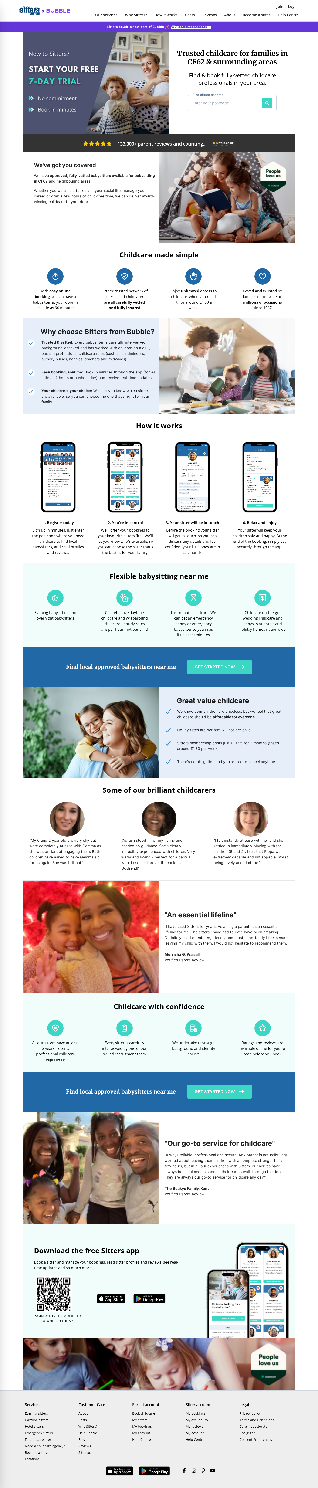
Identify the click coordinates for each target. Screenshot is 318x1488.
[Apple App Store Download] (119, 1471)
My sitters (140, 1420)
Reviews (209, 14)
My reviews (194, 1426)
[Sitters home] (32, 11)
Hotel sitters (34, 1426)
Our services (106, 14)
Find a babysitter (38, 1439)
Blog (81, 1439)
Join (280, 6)
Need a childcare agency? (45, 1446)
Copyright (247, 1433)
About (229, 14)
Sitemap (84, 1452)
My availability (197, 1420)
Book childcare (143, 1413)
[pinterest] (203, 1471)
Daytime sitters (36, 1420)
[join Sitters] (96, 83)
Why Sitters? (136, 14)
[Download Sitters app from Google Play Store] (149, 1299)
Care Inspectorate (253, 1426)
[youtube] (213, 1471)
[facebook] (184, 1471)
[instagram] (194, 1471)
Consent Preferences (256, 1439)
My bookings (142, 1426)
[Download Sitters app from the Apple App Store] (111, 1299)
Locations (32, 1459)
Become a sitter (256, 14)
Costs (190, 14)
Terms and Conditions (257, 1420)
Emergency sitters (39, 1433)
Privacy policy (250, 1413)
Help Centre (288, 14)
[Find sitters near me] (267, 103)
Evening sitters (36, 1413)
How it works (166, 14)
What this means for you (191, 27)
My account (141, 1433)
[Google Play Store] (154, 1471)
